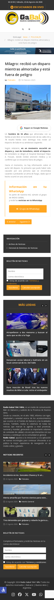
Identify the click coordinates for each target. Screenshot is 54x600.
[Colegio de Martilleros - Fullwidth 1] (27, 50)
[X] (27, 595)
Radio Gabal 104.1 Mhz (30, 582)
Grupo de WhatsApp (29, 208)
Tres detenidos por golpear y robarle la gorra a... (26, 520)
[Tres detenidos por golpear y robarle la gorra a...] (27, 512)
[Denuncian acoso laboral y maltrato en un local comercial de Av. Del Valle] (27, 349)
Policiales (11, 80)
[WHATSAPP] (41, 595)
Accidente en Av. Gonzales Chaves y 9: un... (23, 475)
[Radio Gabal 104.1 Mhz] (27, 18)
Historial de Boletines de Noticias (23, 248)
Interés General (28, 501)
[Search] (23, 29)
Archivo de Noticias (17, 244)
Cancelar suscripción (31, 287)
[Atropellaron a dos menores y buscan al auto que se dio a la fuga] (27, 321)
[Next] (46, 305)
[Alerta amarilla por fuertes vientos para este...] (27, 489)
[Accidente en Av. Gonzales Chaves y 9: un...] (27, 467)
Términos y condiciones (36, 562)
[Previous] (42, 305)
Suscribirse (13, 287)
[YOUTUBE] (34, 595)
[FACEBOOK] (20, 595)
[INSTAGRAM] (13, 595)
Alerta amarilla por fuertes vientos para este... (25, 497)
